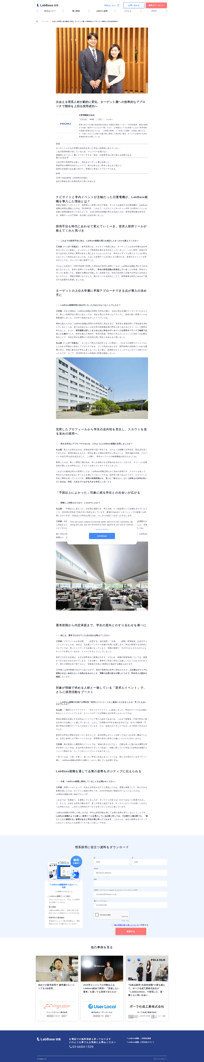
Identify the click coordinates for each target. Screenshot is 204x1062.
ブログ (154, 11)
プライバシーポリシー (160, 1059)
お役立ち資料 (102, 11)
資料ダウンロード (156, 5)
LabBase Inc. (42, 1059)
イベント (128, 11)
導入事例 (76, 11)
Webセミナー (50, 11)
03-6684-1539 (83, 1046)
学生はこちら (110, 5)
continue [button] (102, 536)
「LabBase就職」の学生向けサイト (140, 1042)
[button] (102, 528)
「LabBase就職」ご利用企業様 (138, 1038)
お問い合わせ (134, 5)
